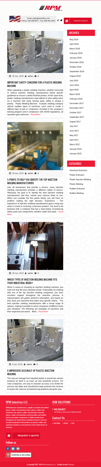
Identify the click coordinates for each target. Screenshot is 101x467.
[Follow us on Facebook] (58, 20)
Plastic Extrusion (77, 175)
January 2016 (76, 149)
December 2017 (77, 103)
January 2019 (76, 58)
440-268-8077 (33, 21)
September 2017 (77, 117)
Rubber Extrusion (77, 189)
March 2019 (75, 49)
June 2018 (74, 85)
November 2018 (77, 62)
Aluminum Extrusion (78, 170)
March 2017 (75, 144)
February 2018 (76, 99)
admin (30, 76)
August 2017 (75, 122)
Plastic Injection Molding (80, 179)
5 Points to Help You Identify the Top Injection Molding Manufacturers (32, 181)
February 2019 (76, 53)
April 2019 (74, 44)
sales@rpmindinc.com (41, 18)
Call (72, 423)
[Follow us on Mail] (18, 449)
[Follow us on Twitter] (61, 20)
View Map (56, 423)
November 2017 (77, 108)
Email (66, 423)
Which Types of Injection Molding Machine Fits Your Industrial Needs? (32, 281)
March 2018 (75, 94)
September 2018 (77, 71)
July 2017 (74, 126)
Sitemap (71, 465)
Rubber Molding (77, 193)
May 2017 (74, 135)
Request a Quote (81, 21)
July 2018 (74, 81)
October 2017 (75, 112)
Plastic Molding (76, 184)
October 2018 (75, 67)
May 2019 (74, 39)
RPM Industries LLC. (49, 465)
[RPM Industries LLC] (50, 9)
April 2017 (74, 140)
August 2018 (75, 76)
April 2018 (74, 90)
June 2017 (74, 131)
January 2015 (76, 154)
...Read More (34, 114)
